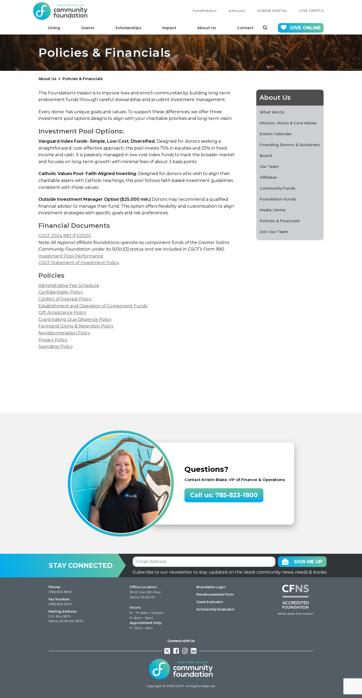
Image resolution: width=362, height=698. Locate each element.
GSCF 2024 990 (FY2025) (64, 235)
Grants (87, 27)
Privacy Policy (53, 339)
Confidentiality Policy (60, 292)
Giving (54, 27)
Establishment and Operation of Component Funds (92, 305)
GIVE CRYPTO (311, 10)
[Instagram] (185, 651)
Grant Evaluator (209, 602)
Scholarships (128, 27)
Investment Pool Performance (70, 256)
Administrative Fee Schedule (68, 285)
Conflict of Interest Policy (65, 299)
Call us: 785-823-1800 (224, 495)
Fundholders (205, 10)
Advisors (237, 10)
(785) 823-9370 (60, 604)
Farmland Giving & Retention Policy (76, 326)
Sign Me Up (308, 561)
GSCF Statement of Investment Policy (78, 262)
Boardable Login (210, 587)
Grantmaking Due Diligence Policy (75, 319)
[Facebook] (176, 651)
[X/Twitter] (167, 651)
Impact (169, 27)
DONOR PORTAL (272, 10)
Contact (245, 27)
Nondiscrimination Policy (64, 332)
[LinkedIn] (193, 651)
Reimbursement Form (214, 594)
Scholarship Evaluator (215, 609)
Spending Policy (55, 346)
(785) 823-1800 (60, 592)
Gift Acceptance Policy (62, 312)
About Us (206, 27)
